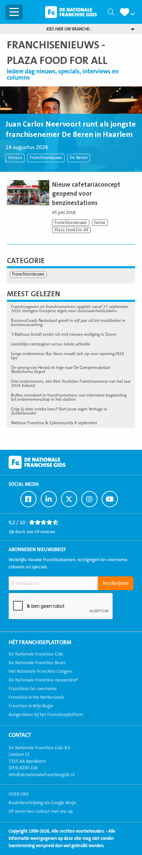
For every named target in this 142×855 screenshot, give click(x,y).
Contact (20, 735)
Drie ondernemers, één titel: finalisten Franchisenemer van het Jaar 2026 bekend (71, 383)
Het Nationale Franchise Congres (41, 671)
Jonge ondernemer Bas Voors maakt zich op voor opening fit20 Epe (67, 355)
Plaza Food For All (71, 229)
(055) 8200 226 (23, 767)
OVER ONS (19, 794)
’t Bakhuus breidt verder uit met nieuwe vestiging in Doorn (63, 334)
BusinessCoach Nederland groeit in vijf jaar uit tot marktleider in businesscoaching (68, 322)
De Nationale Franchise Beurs (37, 662)
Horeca (15, 157)
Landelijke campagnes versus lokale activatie (50, 344)
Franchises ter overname (33, 688)
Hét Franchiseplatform (40, 642)
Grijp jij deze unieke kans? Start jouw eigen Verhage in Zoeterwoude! (59, 411)
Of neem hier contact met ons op (41, 811)
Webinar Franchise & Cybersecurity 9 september (54, 422)
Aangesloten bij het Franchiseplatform (46, 714)
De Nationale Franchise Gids (71, 12)
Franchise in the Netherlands (36, 697)
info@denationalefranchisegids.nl (41, 774)
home (99, 222)
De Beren (79, 157)
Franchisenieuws (46, 157)
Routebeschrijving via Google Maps (43, 802)
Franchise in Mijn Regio (31, 706)
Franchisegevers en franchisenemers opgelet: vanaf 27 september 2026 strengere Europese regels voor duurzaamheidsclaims (69, 308)
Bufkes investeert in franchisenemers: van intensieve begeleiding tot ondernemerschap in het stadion (68, 397)
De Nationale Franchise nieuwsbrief (43, 680)
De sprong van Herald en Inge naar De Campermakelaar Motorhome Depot (60, 369)
